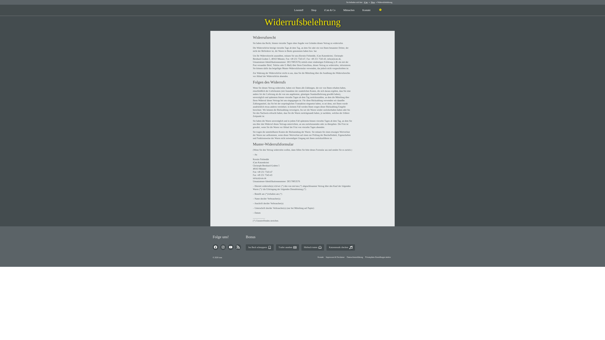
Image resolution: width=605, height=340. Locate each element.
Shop (373, 2)
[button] (378, 257)
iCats (366, 2)
